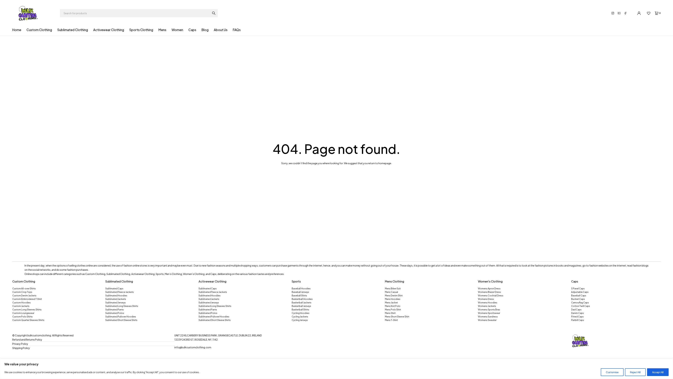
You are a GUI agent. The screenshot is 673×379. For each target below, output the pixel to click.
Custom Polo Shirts (22, 316)
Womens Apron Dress (489, 288)
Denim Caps (577, 313)
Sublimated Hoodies (116, 295)
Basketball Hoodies (302, 299)
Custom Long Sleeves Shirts (27, 309)
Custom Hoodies (21, 302)
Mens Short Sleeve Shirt (397, 316)
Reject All (635, 372)
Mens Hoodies (392, 299)
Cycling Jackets (300, 316)
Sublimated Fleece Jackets (119, 292)
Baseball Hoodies (301, 288)
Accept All (658, 372)
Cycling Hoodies (300, 313)
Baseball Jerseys (300, 292)
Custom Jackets (20, 306)
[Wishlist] (648, 13)
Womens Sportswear (489, 313)
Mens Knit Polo (392, 306)
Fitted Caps (577, 316)
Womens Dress (486, 299)
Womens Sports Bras (489, 309)
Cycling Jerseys (300, 320)
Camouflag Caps (580, 302)
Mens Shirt (390, 313)
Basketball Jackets (301, 302)
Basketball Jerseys (301, 306)
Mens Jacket (391, 302)
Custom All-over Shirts (24, 288)
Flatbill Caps (577, 320)
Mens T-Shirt (391, 320)
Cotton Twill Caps (580, 306)
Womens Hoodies (487, 302)
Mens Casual (391, 292)
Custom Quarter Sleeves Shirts (28, 320)
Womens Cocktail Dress (490, 295)
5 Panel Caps (578, 288)
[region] (336, 369)
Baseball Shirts (299, 295)
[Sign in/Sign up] (639, 13)
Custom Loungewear (23, 313)
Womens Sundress (488, 316)
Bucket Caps (578, 299)
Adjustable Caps (580, 292)
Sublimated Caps (114, 288)
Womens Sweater (487, 320)
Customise (612, 372)
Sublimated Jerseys (115, 302)
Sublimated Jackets (115, 299)
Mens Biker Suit (393, 288)
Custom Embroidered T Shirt (27, 299)
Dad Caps (576, 309)
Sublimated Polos (114, 313)
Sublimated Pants (114, 309)
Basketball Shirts (300, 309)
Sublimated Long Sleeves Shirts (121, 306)
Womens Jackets (487, 306)
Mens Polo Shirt (393, 309)
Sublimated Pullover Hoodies (120, 316)
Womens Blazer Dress (489, 292)
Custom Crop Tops (22, 292)
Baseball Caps (578, 295)
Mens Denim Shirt (394, 295)
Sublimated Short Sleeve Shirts (121, 320)
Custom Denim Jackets (24, 295)
